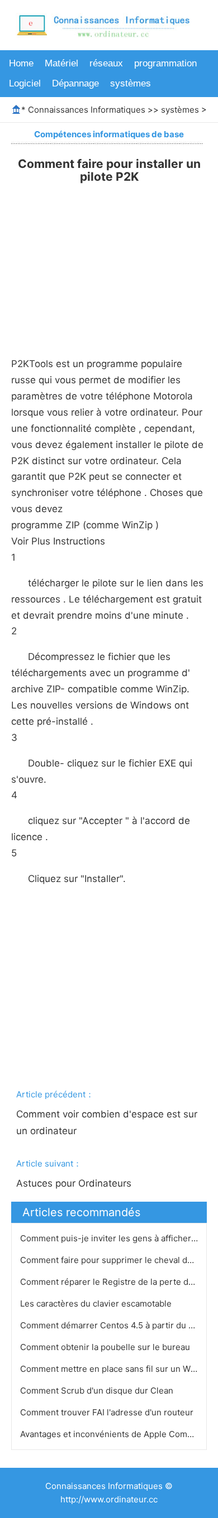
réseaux (106, 63)
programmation (165, 63)
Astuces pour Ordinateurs (75, 1183)
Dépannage (75, 83)
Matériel (61, 63)
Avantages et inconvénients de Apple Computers (117, 1434)
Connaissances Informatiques (86, 109)
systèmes (130, 83)
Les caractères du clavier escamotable (97, 1303)
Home (21, 63)
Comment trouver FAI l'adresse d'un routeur (108, 1412)
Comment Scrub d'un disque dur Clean (98, 1390)
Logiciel (25, 83)
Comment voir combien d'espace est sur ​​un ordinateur (108, 1122)
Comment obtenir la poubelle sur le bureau (106, 1347)
